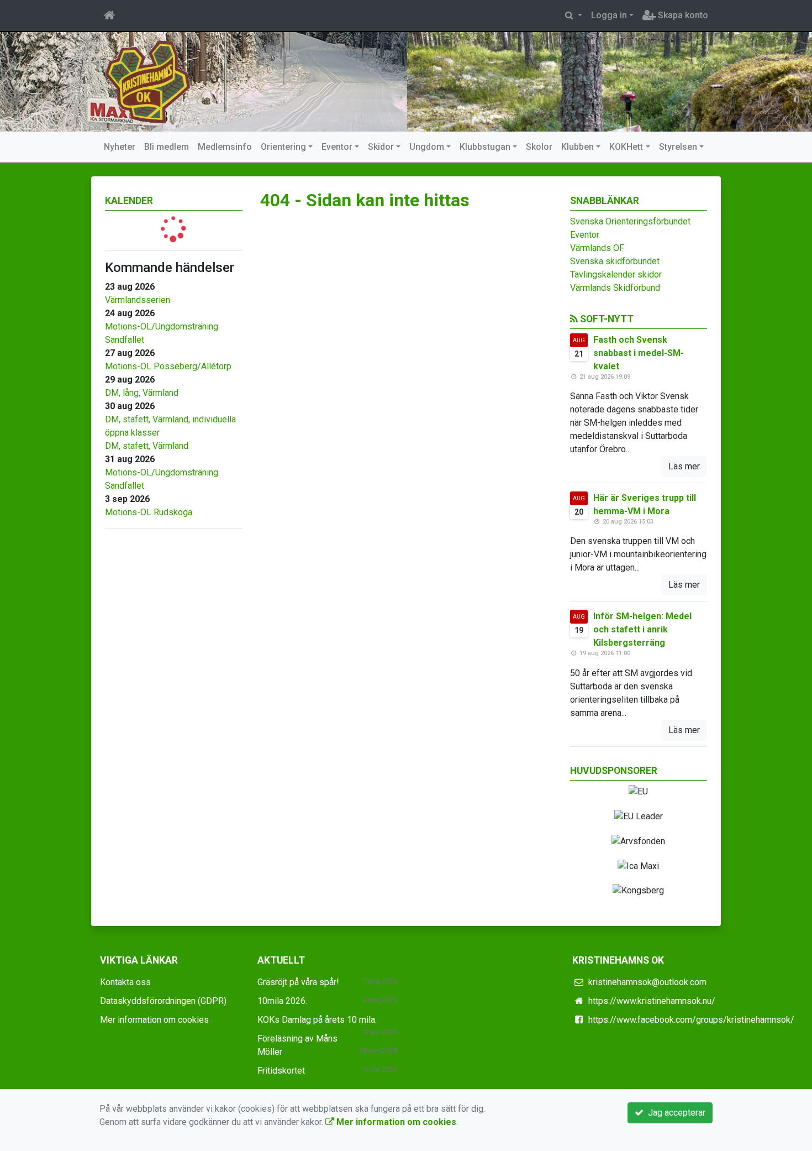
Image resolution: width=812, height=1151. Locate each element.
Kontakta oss (125, 982)
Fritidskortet (281, 1070)
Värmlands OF (597, 248)
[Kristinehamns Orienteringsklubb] (148, 81)
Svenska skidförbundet (615, 261)
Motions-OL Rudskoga (148, 512)
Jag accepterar (674, 1112)
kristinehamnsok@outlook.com (647, 982)
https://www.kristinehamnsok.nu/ (651, 1001)
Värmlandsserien (137, 300)
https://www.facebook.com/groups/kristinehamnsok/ (691, 1019)
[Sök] (574, 15)
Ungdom (426, 147)
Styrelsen (678, 147)
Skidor (381, 147)
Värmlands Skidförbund (615, 287)
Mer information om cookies (154, 1019)
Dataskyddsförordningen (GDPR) (163, 1001)
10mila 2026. (282, 1001)
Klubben (577, 147)
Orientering (283, 147)
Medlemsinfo (225, 147)
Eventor (336, 147)
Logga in (609, 15)
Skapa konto (682, 15)
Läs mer (684, 466)
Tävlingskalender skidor (616, 274)
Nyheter (119, 147)
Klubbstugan (485, 147)
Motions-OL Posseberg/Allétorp (168, 366)
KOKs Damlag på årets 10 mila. (317, 1019)
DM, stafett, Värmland (146, 446)
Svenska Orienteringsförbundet (630, 221)
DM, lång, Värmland (141, 393)
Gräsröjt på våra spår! (298, 982)
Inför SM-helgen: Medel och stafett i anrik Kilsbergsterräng (642, 629)
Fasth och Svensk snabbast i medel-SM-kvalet (638, 353)
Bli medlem (166, 147)
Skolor (539, 147)
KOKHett (626, 147)
